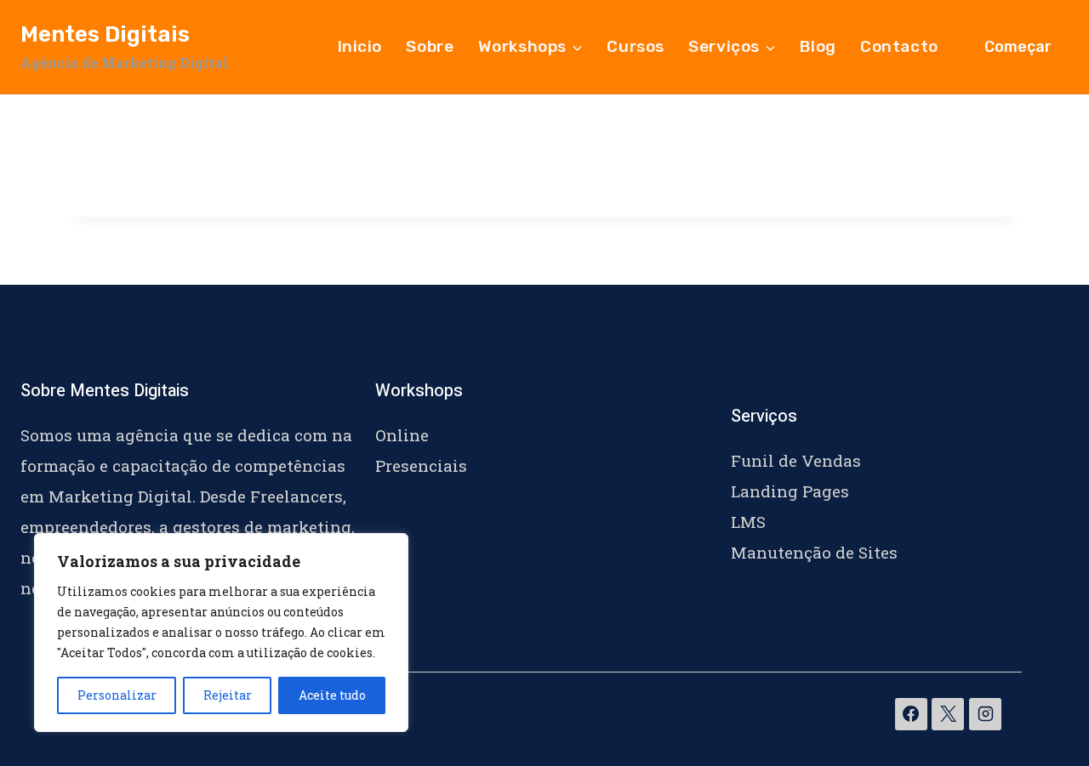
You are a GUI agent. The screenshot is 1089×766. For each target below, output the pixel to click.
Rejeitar (227, 695)
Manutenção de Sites (814, 552)
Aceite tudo (332, 695)
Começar (1018, 46)
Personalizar (117, 695)
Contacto (899, 46)
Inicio (360, 46)
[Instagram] (985, 714)
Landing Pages (790, 491)
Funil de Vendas (796, 460)
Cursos (635, 46)
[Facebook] (911, 714)
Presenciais (421, 465)
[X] (948, 714)
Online (402, 434)
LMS (748, 521)
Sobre (429, 46)
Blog (817, 46)
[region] (221, 632)
